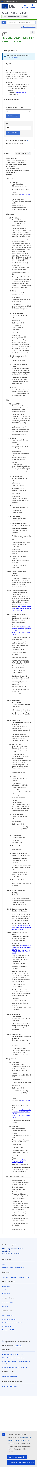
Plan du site (5, 1306)
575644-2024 (14, 57)
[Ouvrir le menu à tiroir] (4, 34)
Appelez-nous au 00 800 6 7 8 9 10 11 (13, 1354)
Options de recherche (28, 27)
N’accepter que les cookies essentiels (21, 1462)
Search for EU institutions (9, 1376)
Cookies (4, 1290)
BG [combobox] (8, 128)
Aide (3, 1264)
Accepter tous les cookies (16, 1457)
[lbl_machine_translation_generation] (27, 140)
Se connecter (25, 7)
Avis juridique (6, 1286)
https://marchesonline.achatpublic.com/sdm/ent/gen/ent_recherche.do (21, 608)
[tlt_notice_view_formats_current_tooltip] (29, 153)
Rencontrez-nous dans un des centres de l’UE (16, 1367)
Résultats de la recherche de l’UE (12, 1323)
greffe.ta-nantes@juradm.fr (19, 1161)
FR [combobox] (8, 111)
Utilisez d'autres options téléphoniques (13, 1358)
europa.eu (18, 1346)
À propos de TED (7, 1303)
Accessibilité (6, 1293)
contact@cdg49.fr (21, 92)
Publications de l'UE (8, 1330)
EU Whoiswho (6, 1326)
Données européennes (9, 1319)
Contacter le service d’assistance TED (13, 1267)
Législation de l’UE (7, 1316)
